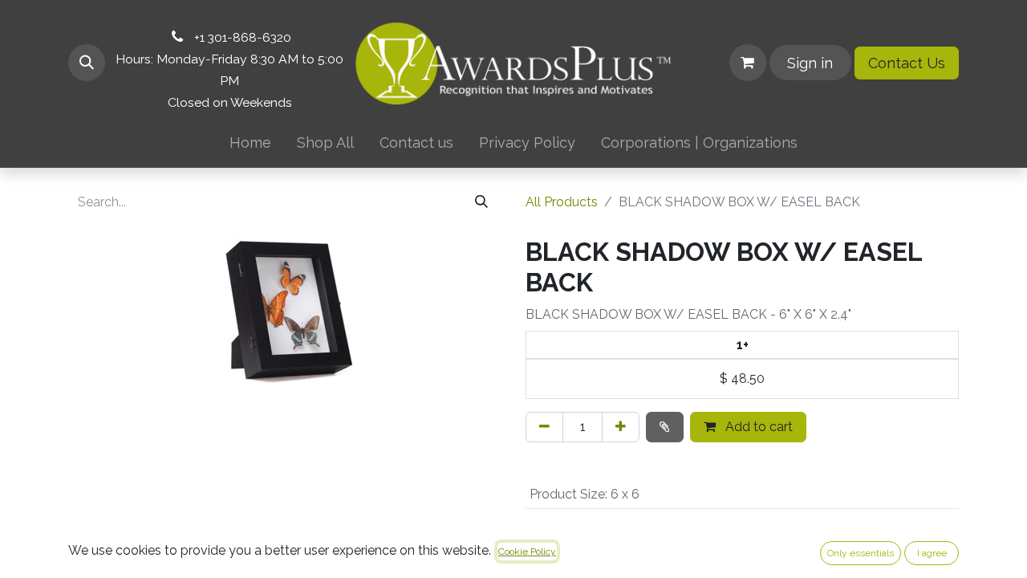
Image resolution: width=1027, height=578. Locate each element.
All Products (562, 202)
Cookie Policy (527, 551)
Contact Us (906, 63)
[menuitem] (250, 142)
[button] (86, 62)
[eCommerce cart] (747, 62)
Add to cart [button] (757, 426)
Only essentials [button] (860, 553)
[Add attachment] (665, 427)
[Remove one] (544, 427)
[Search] (481, 202)
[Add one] (620, 427)
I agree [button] (932, 553)
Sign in (810, 63)
